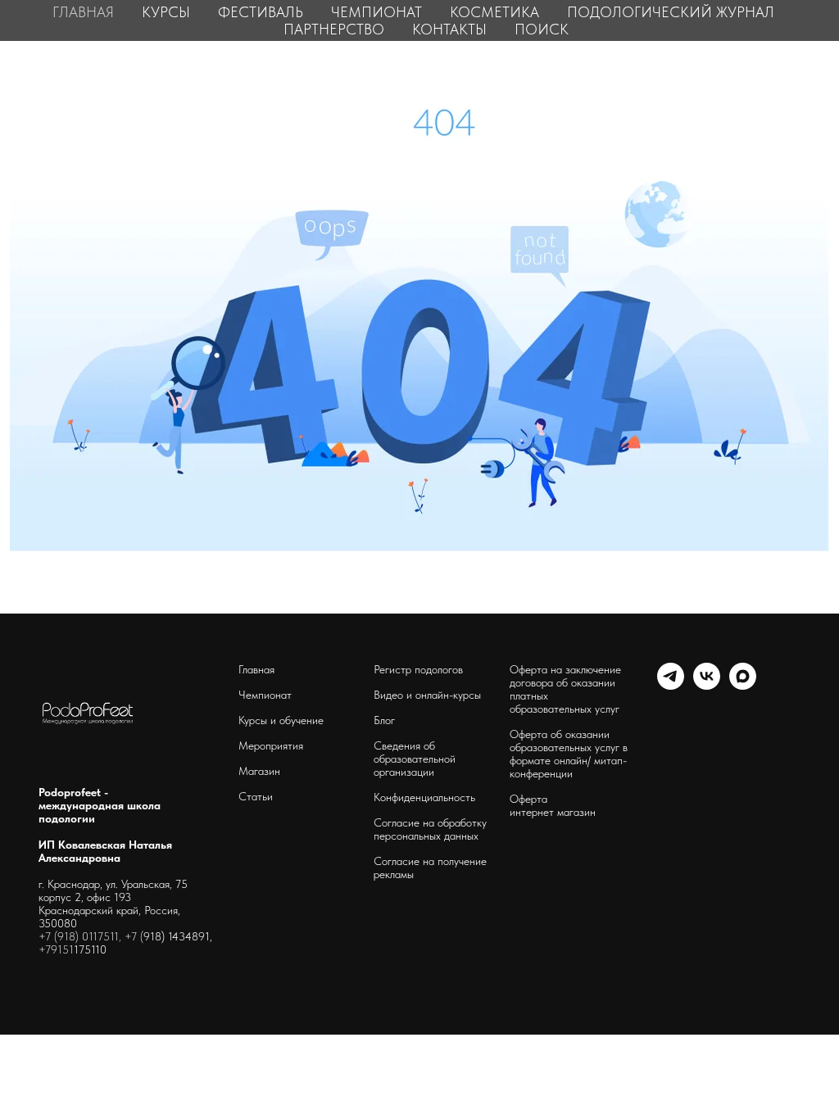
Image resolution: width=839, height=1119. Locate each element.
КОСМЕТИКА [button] (494, 11)
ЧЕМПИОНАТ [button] (376, 11)
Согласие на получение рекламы (430, 867)
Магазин (259, 770)
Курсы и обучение (281, 720)
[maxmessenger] (742, 685)
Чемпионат (265, 694)
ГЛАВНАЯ (83, 11)
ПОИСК (542, 29)
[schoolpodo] (706, 685)
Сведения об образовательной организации (415, 758)
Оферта (528, 798)
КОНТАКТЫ (449, 29)
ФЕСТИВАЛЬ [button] (260, 11)
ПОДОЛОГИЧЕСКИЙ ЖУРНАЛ (670, 11)
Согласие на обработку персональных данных (430, 829)
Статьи (255, 796)
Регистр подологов (418, 669)
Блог (384, 720)
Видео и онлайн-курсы (427, 694)
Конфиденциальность (424, 797)
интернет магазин (553, 811)
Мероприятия (270, 745)
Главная (256, 669)
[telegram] (670, 685)
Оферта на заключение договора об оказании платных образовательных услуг (565, 689)
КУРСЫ (166, 11)
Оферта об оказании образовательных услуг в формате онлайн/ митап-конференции (569, 753)
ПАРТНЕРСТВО (333, 29)
